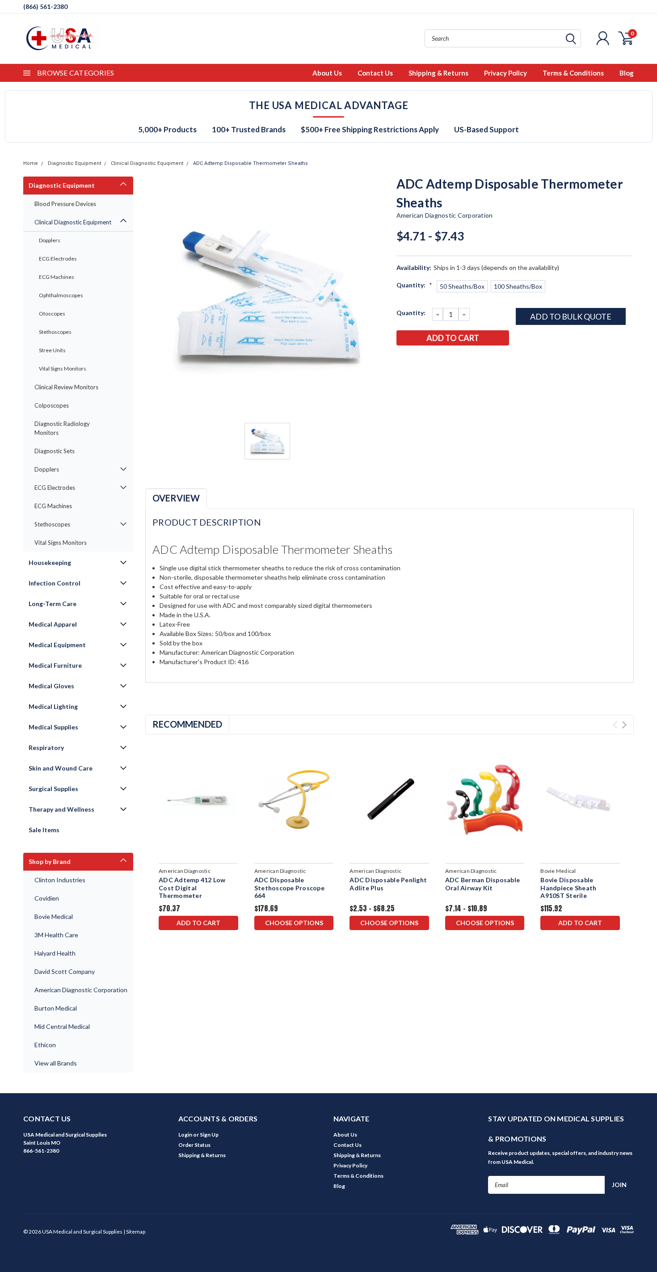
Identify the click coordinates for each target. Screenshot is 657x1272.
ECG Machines (56, 277)
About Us (327, 73)
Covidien (46, 898)
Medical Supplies (53, 727)
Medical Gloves (51, 686)
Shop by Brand (50, 861)
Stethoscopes (55, 332)
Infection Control (54, 583)
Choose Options (294, 923)
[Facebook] (402, 361)
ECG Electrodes (58, 258)
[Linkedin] (461, 361)
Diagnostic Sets (54, 451)
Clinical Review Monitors (66, 387)
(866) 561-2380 (45, 6)
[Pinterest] (476, 361)
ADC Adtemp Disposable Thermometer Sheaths (250, 163)
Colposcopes (51, 405)
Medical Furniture (55, 665)
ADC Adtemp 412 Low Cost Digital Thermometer (192, 887)
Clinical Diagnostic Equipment (147, 163)
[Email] (417, 361)
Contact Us (375, 73)
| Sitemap (134, 1231)
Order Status (194, 1144)
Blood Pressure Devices (65, 203)
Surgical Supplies (53, 788)
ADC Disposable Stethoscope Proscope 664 (289, 887)
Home (30, 163)
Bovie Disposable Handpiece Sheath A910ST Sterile (568, 887)
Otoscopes (52, 313)
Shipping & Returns (438, 73)
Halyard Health (55, 953)
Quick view (198, 800)
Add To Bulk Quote (570, 316)
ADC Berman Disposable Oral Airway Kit (482, 884)
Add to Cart (198, 923)
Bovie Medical (53, 916)
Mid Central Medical (62, 1026)
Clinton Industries (59, 880)
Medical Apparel (53, 624)
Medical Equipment (57, 645)
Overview (176, 498)
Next (624, 724)
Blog (626, 73)
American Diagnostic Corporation (80, 990)
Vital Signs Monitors (62, 368)
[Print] (432, 361)
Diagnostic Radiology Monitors (62, 428)
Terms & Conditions (573, 73)
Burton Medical (55, 1008)
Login (185, 1134)
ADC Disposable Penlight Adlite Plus (388, 884)
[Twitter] (446, 361)
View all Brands (55, 1063)
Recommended (187, 724)
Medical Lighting (53, 706)
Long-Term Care (52, 603)
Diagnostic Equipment (74, 163)
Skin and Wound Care (61, 768)
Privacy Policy (505, 73)
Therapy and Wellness (61, 809)
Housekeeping (50, 562)
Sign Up (209, 1134)
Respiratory (46, 747)
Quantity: (414, 285)
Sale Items (44, 830)
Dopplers (49, 240)
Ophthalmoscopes (61, 295)
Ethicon (45, 1045)
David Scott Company (64, 971)
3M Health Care (56, 935)
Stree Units (52, 350)
